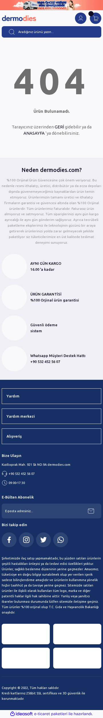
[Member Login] (80, 18)
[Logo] (19, 18)
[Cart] (95, 18)
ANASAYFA (34, 133)
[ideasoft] (21, 714)
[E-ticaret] (51, 714)
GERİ (59, 126)
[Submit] (91, 511)
